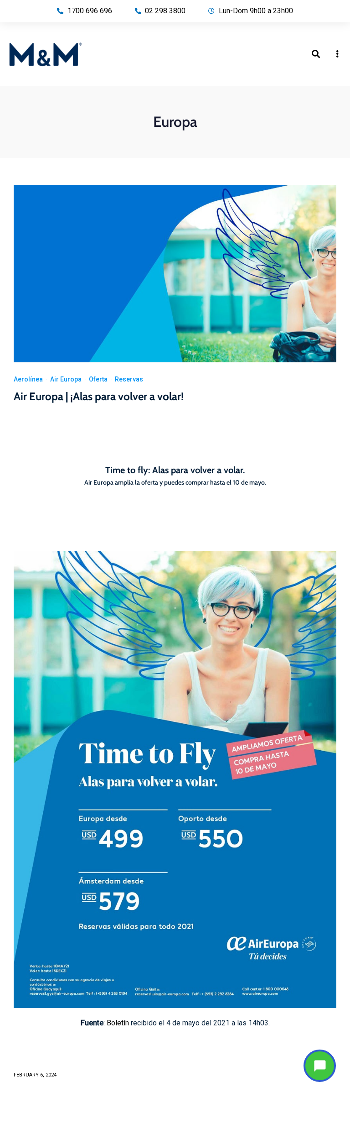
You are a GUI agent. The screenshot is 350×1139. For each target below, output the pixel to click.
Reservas (129, 379)
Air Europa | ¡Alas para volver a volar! (99, 396)
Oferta (98, 379)
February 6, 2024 (35, 1075)
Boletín (118, 1023)
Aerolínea (28, 379)
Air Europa (66, 379)
